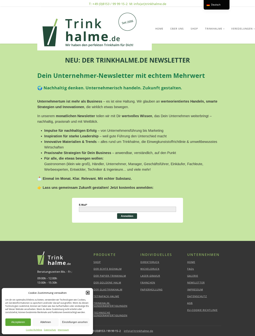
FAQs (190, 269)
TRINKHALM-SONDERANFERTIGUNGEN (110, 304)
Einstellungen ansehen (75, 322)
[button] (88, 292)
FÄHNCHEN (147, 282)
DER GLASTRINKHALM (108, 289)
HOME (191, 262)
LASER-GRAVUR (150, 275)
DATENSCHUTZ (197, 296)
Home (159, 28)
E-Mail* (83, 204)
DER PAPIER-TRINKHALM (110, 275)
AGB (190, 303)
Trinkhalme (213, 28)
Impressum (63, 329)
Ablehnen (45, 322)
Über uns (177, 28)
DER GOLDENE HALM (107, 282)
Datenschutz (50, 329)
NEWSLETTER (196, 282)
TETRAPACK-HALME (106, 296)
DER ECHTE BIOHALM (108, 269)
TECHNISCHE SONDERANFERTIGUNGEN (110, 314)
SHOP (194, 28)
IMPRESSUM (195, 289)
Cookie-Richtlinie (34, 329)
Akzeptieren (18, 322)
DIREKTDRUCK (149, 262)
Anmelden (127, 215)
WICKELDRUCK (149, 269)
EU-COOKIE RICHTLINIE (202, 310)
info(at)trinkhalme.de (138, 331)
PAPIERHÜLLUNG (151, 289)
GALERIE (192, 275)
